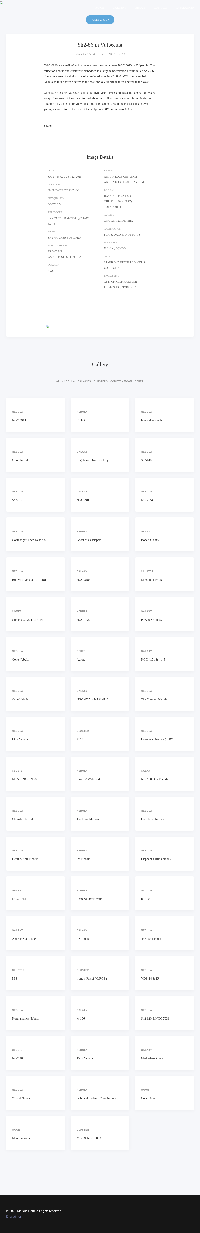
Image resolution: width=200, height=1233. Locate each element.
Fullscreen (100, 19)
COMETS (115, 381)
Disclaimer (185, 7)
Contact (161, 7)
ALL (58, 381)
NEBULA (69, 381)
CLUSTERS (101, 381)
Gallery (119, 7)
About (140, 7)
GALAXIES (84, 381)
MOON (128, 381)
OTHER (139, 381)
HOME (99, 7)
